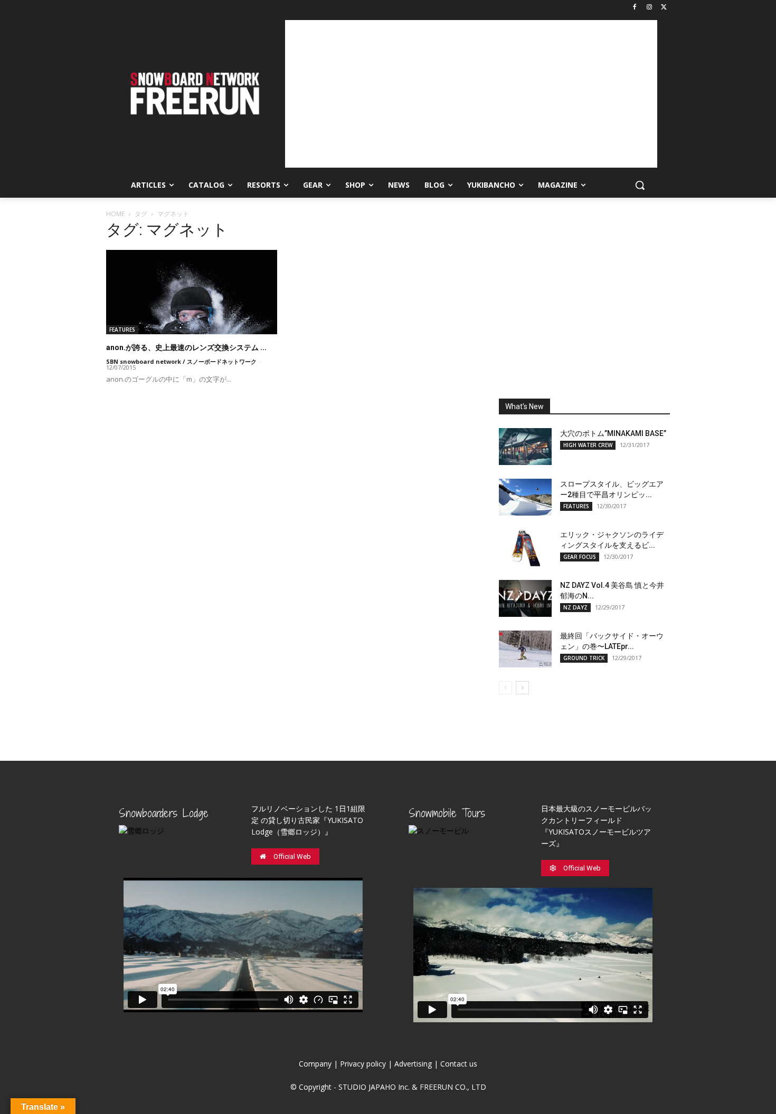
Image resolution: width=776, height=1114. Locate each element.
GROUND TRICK (583, 658)
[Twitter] (664, 8)
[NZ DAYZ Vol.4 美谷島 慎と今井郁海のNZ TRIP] (525, 598)
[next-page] (522, 687)
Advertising (413, 1064)
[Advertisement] (471, 94)
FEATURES (122, 329)
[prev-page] (505, 687)
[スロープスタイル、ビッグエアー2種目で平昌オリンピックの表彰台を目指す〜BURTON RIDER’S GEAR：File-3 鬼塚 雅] (525, 497)
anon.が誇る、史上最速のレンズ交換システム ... (186, 347)
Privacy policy (363, 1064)
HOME (115, 213)
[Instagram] (649, 8)
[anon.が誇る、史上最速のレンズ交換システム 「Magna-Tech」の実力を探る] (191, 292)
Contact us (458, 1064)
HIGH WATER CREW (587, 445)
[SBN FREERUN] (194, 93)
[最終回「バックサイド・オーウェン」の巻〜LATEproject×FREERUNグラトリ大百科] (525, 649)
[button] (639, 185)
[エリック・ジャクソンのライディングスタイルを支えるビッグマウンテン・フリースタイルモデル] (525, 547)
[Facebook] (635, 8)
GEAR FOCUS (579, 556)
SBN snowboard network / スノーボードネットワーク (181, 361)
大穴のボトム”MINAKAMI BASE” (613, 433)
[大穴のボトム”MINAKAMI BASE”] (525, 446)
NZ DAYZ (575, 607)
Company (315, 1064)
